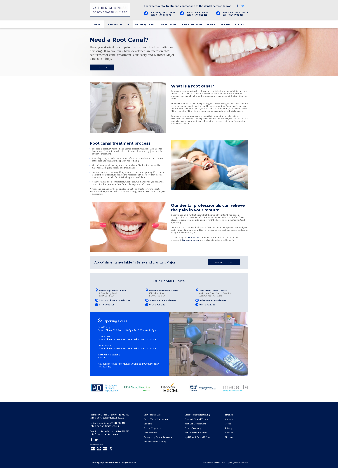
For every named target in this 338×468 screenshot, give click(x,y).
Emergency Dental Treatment (158, 437)
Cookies (229, 432)
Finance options (190, 240)
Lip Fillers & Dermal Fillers (197, 437)
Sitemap (229, 437)
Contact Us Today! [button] (224, 262)
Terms (228, 423)
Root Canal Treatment (195, 423)
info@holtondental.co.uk (163, 300)
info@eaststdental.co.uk (213, 300)
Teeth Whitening (193, 428)
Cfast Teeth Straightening (197, 415)
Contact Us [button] (102, 68)
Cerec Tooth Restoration (156, 419)
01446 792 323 (235, 15)
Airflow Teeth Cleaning (155, 441)
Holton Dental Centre (100, 423)
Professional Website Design (215, 462)
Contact (239, 24)
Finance (211, 24)
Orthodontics (150, 432)
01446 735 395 (163, 15)
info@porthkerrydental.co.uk (114, 300)
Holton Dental (168, 24)
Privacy (228, 428)
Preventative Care (152, 415)
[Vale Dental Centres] (110, 16)
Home (97, 24)
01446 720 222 (200, 15)
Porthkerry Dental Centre (102, 415)
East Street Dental (192, 24)
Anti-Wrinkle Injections (196, 432)
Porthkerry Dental (144, 24)
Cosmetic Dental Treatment (198, 419)
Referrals (225, 24)
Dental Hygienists (152, 428)
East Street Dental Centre (102, 431)
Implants (148, 423)
